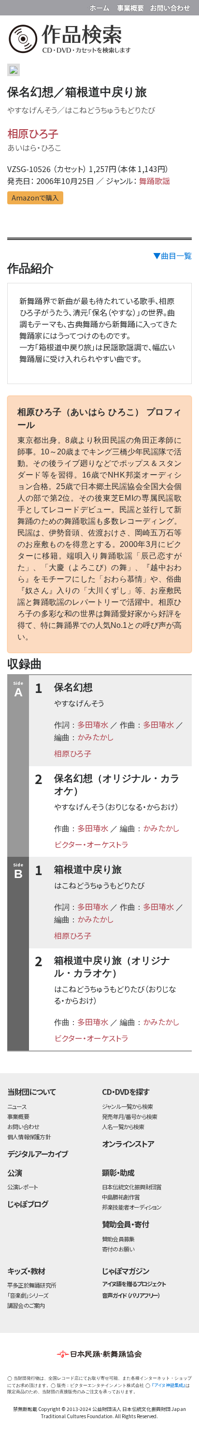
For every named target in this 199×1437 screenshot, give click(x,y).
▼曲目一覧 (172, 255)
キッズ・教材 (26, 1271)
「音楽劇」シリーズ (27, 1295)
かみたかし (95, 737)
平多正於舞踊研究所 (31, 1285)
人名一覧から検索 (123, 1126)
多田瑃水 (92, 724)
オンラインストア (128, 1143)
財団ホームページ (100, 6)
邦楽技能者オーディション (132, 1207)
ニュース (17, 1106)
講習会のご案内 (26, 1305)
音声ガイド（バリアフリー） (131, 1295)
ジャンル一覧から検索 (127, 1106)
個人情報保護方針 (29, 1136)
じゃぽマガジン (125, 1271)
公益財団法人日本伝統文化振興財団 (13, 6)
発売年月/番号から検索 (129, 1116)
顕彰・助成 (118, 1172)
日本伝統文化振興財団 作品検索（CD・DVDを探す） (99, 41)
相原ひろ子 (32, 133)
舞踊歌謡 (154, 180)
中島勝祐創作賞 (121, 1197)
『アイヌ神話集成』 (168, 1385)
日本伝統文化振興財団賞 (131, 1187)
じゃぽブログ (27, 1204)
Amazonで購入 (35, 197)
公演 (14, 1172)
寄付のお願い (118, 1249)
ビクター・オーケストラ (91, 844)
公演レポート (22, 1187)
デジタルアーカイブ (37, 1153)
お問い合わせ (170, 6)
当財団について (31, 1091)
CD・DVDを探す (125, 1091)
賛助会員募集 (118, 1239)
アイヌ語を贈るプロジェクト (134, 1283)
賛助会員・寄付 (125, 1224)
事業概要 (131, 6)
